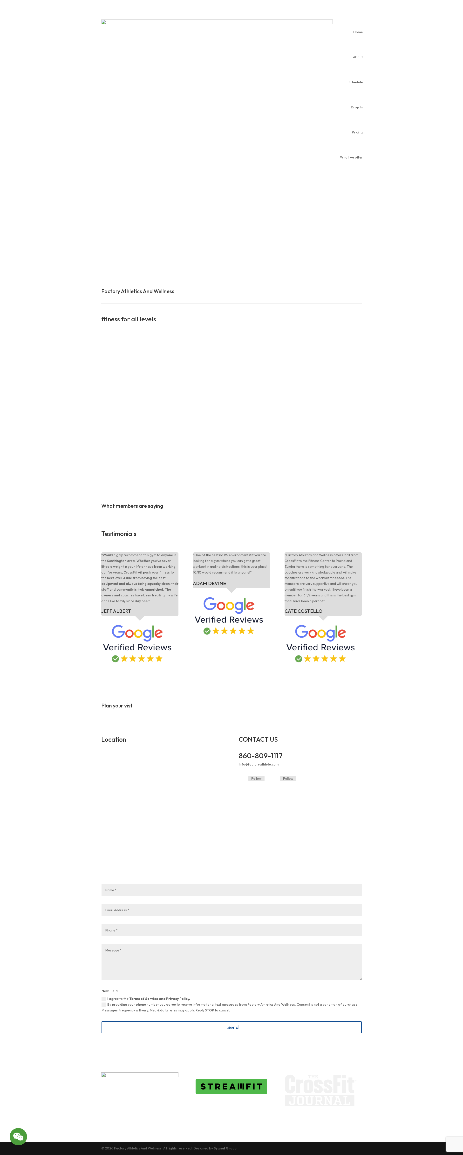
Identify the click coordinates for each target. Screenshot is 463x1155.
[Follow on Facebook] (242, 779)
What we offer (351, 157)
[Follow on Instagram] (274, 779)
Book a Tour (257, 243)
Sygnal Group (225, 1148)
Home (358, 32)
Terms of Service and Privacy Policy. (159, 999)
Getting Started (124, 243)
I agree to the (148, 999)
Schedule (355, 82)
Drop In (357, 107)
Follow (256, 778)
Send (233, 1027)
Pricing (357, 132)
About (358, 57)
